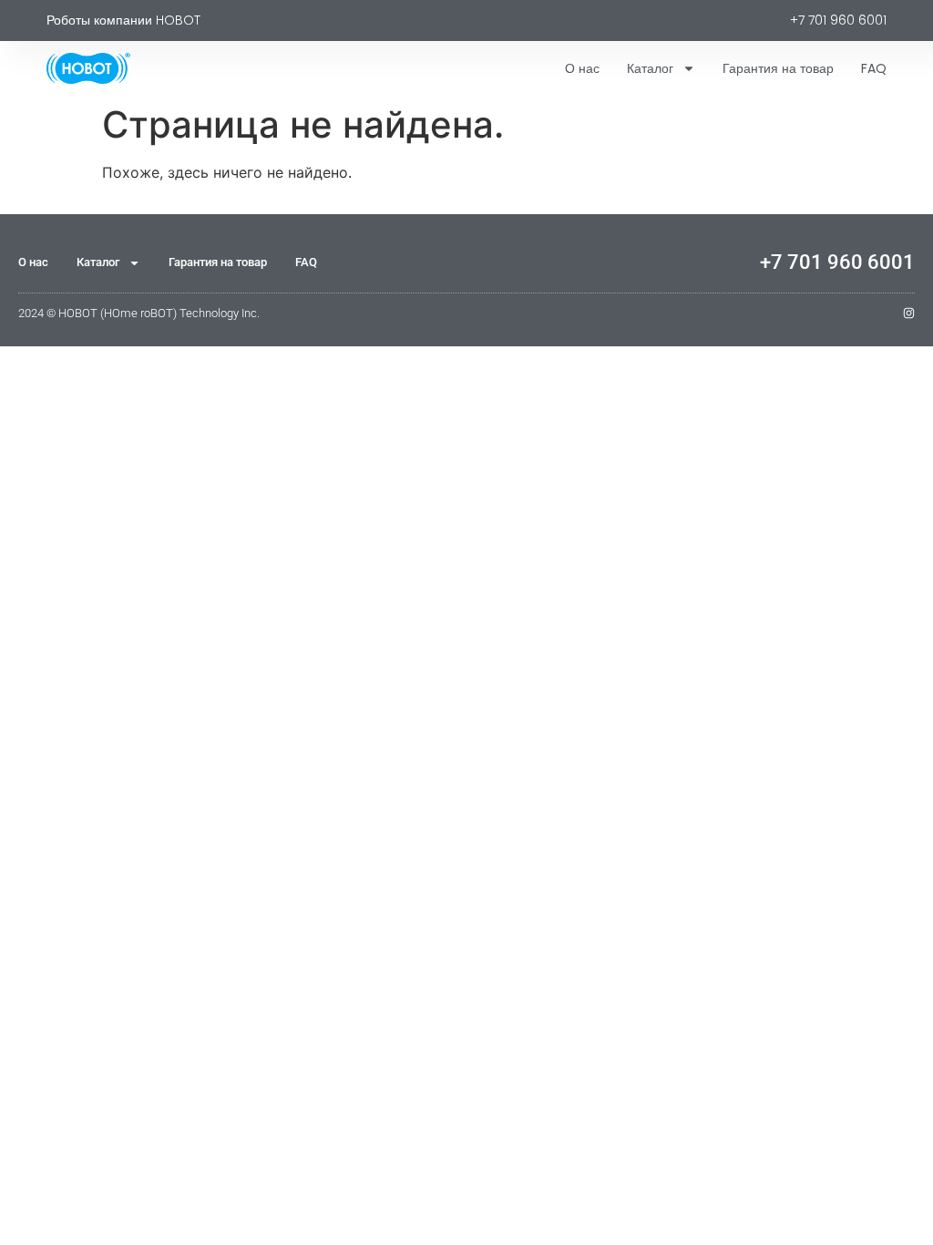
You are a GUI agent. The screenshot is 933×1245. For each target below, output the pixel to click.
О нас (582, 68)
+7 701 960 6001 (837, 262)
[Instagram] (909, 313)
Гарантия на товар (778, 68)
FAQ (874, 68)
